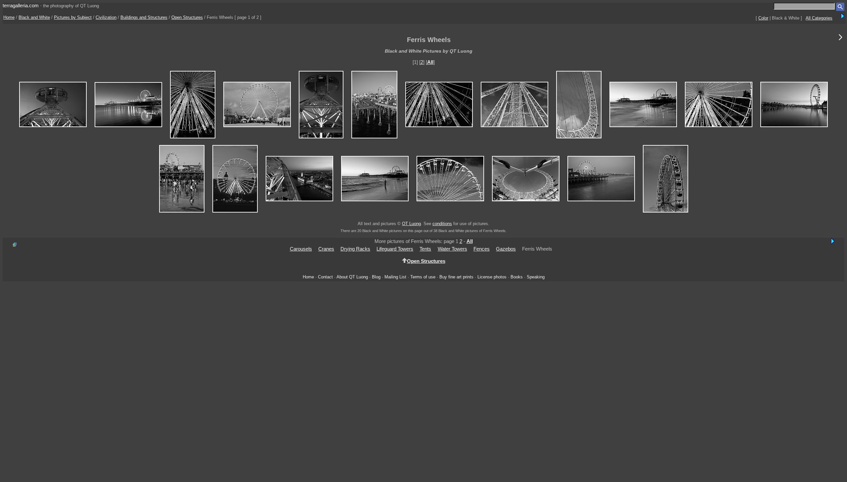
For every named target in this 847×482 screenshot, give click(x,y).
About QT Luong (352, 276)
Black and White (34, 17)
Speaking (536, 276)
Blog (376, 276)
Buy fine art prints (456, 276)
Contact (325, 276)
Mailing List (395, 276)
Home (9, 17)
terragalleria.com (21, 5)
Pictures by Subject (73, 17)
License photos (492, 276)
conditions (442, 223)
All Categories (819, 18)
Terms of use (422, 276)
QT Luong (411, 223)
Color (763, 18)
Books (517, 276)
